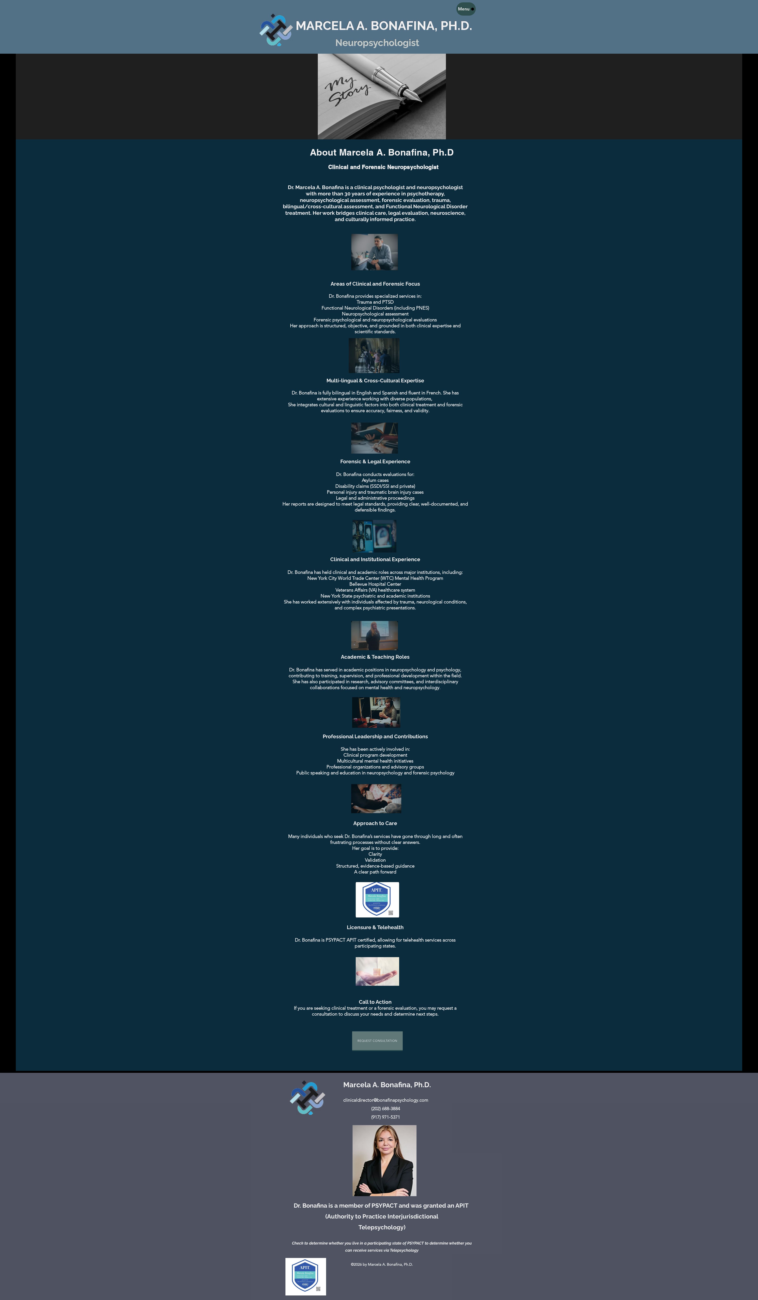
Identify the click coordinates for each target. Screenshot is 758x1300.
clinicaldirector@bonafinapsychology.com (385, 1100)
